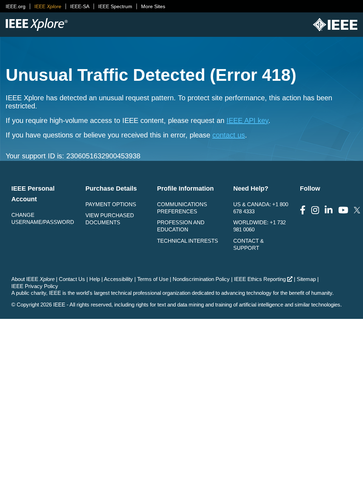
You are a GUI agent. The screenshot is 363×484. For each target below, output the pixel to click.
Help (94, 279)
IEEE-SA (79, 6)
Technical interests (187, 241)
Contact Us (72, 279)
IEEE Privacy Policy (34, 286)
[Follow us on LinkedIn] (329, 210)
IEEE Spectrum (115, 6)
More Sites (153, 6)
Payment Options (110, 204)
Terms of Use (152, 279)
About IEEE (33, 279)
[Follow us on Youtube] (343, 210)
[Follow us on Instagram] (315, 210)
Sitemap (306, 279)
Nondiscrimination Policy (201, 279)
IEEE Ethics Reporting (260, 279)
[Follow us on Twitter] (357, 210)
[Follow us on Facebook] (303, 210)
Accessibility (118, 279)
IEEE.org (16, 6)
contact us (228, 135)
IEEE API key (247, 120)
